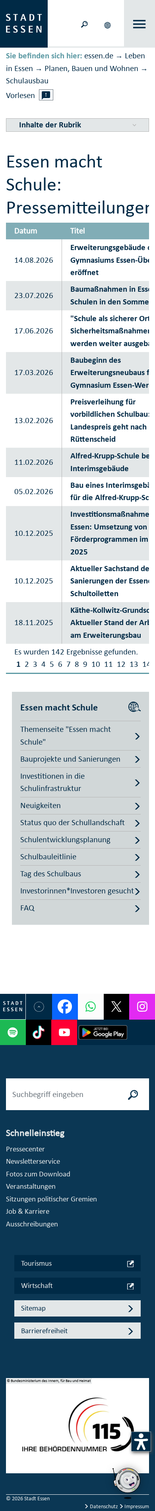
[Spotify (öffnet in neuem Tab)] (13, 1032)
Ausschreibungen (32, 1223)
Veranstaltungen (31, 1186)
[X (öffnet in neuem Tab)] (117, 1007)
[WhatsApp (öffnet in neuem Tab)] (91, 1007)
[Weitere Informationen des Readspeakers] (46, 94)
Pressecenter (25, 1148)
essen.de (98, 55)
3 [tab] (12, 1443)
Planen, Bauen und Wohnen (91, 68)
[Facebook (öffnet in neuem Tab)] (65, 1007)
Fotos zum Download (38, 1173)
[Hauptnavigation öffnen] (140, 24)
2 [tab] (12, 1431)
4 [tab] (12, 1456)
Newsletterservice (33, 1161)
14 (146, 664)
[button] (108, 24)
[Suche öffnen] (84, 23)
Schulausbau (27, 80)
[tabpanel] (77, 1430)
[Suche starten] (133, 1094)
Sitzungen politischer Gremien (51, 1198)
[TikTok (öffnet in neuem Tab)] (39, 1032)
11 (108, 664)
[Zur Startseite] (24, 23)
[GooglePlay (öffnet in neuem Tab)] (102, 1032)
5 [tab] (12, 1469)
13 (134, 664)
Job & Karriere (27, 1211)
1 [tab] (12, 1418)
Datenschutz (104, 1506)
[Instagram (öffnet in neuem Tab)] (142, 1007)
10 (95, 664)
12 (121, 664)
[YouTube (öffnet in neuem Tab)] (64, 1032)
